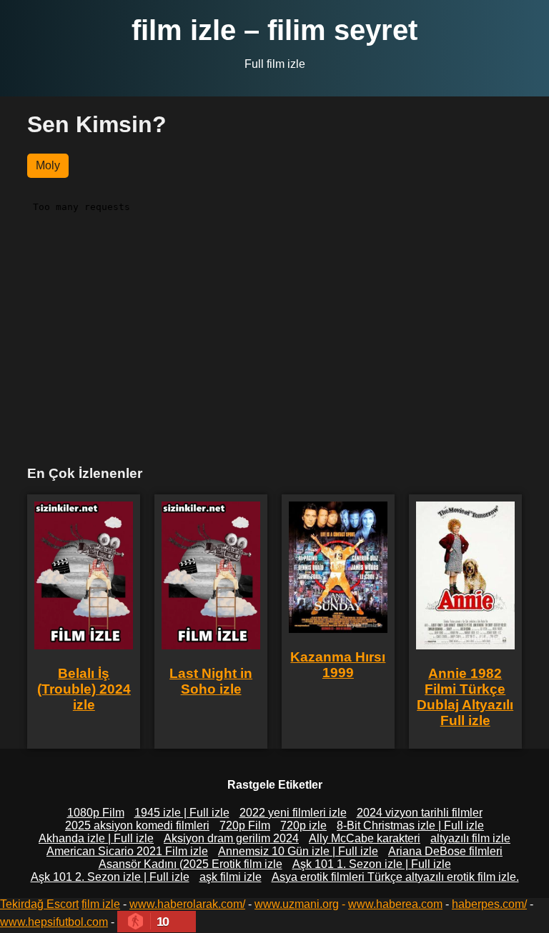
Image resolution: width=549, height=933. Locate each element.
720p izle (303, 825)
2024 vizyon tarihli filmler (420, 813)
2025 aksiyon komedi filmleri (137, 825)
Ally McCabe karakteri (364, 838)
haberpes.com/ (489, 904)
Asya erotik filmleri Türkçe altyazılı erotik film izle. (395, 877)
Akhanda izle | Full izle (96, 838)
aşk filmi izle (230, 877)
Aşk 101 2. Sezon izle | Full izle (110, 877)
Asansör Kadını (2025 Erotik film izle (190, 864)
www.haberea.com (395, 904)
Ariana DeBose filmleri (445, 851)
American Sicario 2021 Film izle (127, 851)
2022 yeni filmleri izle (293, 813)
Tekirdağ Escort (39, 904)
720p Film (244, 825)
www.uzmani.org (296, 904)
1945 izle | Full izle (181, 813)
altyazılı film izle (470, 838)
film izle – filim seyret (274, 30)
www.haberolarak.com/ (187, 904)
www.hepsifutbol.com (54, 922)
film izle (100, 904)
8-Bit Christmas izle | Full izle (410, 825)
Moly (48, 165)
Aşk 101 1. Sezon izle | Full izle (371, 864)
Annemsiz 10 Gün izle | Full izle (298, 851)
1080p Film (95, 813)
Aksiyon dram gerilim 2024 (231, 838)
